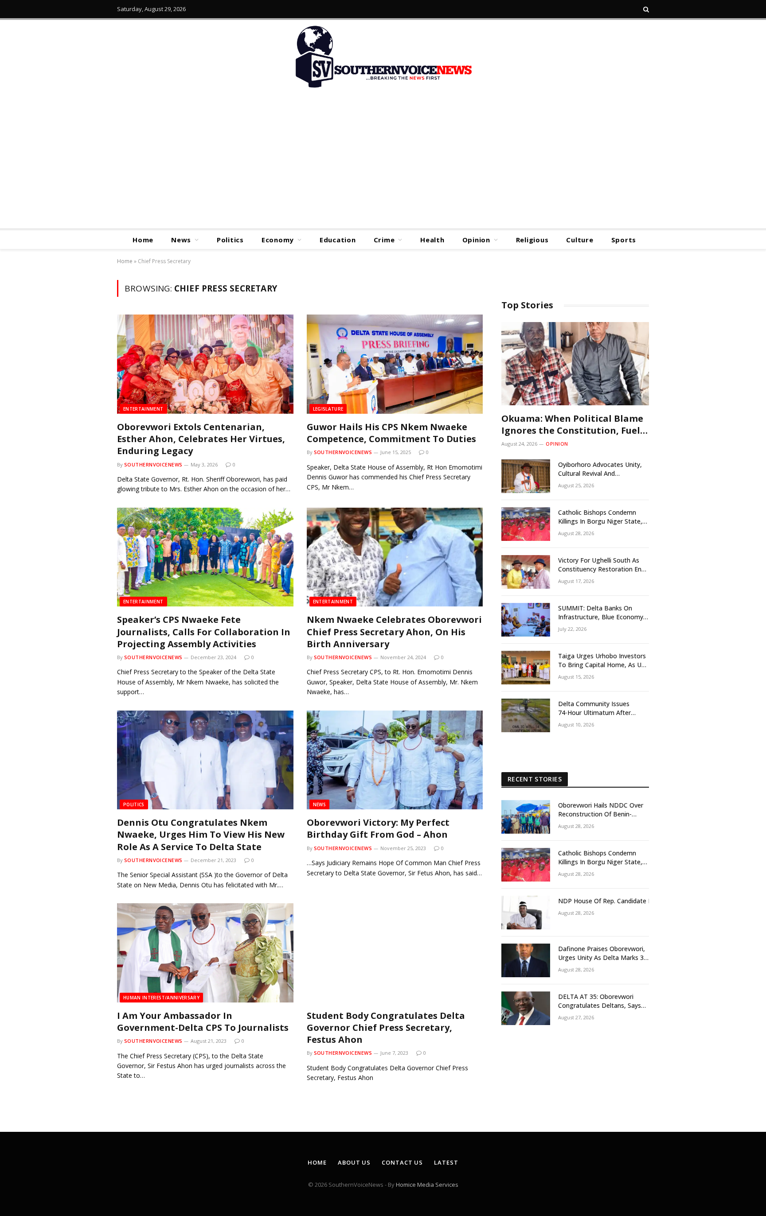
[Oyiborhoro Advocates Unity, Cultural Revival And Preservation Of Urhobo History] (525, 476)
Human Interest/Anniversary (161, 998)
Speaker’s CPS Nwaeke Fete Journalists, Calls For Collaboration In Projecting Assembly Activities (203, 631)
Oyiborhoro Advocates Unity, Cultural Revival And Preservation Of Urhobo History (600, 469)
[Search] (645, 9)
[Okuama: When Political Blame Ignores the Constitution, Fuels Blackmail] (575, 363)
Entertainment (143, 409)
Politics (230, 239)
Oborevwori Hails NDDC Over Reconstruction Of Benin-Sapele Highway (600, 810)
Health (432, 239)
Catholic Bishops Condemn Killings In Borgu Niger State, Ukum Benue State (600, 517)
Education (338, 239)
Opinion (476, 239)
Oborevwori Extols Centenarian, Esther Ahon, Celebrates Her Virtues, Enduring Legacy (201, 439)
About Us (354, 1162)
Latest (446, 1162)
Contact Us (402, 1162)
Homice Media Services (427, 1185)
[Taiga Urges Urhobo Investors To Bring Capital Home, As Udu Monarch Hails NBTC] (525, 667)
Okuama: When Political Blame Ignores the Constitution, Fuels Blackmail (573, 424)
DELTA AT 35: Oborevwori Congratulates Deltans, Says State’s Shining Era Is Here (599, 1001)
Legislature (328, 409)
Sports (624, 239)
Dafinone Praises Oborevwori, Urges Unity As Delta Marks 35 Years (602, 953)
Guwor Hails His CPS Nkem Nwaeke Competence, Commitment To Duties (391, 433)
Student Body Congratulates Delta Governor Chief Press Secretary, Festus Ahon (386, 1027)
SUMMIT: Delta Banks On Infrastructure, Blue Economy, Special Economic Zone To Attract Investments (601, 613)
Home (143, 239)
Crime (384, 239)
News (181, 239)
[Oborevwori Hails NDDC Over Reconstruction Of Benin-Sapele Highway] (525, 817)
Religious (532, 239)
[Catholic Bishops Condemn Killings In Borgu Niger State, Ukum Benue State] (525, 524)
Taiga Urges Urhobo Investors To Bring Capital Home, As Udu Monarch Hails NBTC (603, 660)
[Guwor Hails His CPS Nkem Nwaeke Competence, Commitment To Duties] (395, 364)
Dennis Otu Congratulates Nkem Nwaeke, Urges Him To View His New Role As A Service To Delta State (201, 834)
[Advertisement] (383, 162)
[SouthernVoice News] (383, 57)
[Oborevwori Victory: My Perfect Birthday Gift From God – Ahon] (395, 760)
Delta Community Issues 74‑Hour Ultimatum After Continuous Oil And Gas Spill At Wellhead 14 (603, 708)
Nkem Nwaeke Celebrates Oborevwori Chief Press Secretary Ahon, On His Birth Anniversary (394, 631)
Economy (278, 239)
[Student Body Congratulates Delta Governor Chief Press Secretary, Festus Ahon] (395, 952)
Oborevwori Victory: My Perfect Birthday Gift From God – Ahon (378, 828)
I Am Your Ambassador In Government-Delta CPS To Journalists (203, 1021)
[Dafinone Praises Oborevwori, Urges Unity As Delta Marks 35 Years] (525, 960)
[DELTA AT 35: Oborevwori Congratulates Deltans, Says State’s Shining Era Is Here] (525, 1008)
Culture (579, 239)
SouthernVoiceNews (153, 464)
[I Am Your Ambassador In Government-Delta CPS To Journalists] (205, 952)
